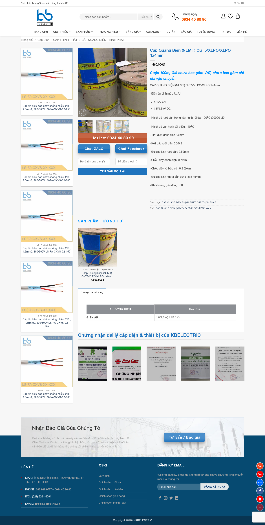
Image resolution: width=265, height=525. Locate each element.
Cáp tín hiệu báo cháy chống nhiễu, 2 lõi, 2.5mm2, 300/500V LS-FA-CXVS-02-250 (47, 107)
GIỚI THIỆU (60, 31)
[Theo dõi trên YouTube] (242, 3)
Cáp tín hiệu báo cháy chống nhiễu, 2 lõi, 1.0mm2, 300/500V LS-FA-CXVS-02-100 (47, 395)
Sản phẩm (83, 31)
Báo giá (186, 31)
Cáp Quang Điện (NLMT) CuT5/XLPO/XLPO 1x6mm (97, 274)
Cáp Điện (43, 39)
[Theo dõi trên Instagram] (165, 498)
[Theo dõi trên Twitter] (171, 498)
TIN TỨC (225, 31)
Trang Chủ (40, 31)
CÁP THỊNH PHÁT (65, 39)
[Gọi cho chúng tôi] (238, 3)
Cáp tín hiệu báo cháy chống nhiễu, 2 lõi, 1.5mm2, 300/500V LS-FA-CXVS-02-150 (47, 250)
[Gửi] (158, 16)
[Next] (141, 82)
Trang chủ (27, 39)
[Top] (260, 507)
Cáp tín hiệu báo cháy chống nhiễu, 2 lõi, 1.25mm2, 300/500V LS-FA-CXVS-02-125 (47, 322)
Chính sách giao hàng (112, 495)
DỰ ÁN (171, 31)
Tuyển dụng (206, 31)
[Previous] (84, 82)
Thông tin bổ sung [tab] (92, 292)
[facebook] (260, 491)
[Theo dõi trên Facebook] (231, 3)
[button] (82, 112)
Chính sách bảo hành (111, 489)
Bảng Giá (132, 31)
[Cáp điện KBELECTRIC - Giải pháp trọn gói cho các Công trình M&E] (45, 17)
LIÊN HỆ (242, 31)
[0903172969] (260, 482)
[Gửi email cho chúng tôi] (235, 3)
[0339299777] (260, 474)
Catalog (152, 31)
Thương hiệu (108, 31)
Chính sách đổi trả (110, 482)
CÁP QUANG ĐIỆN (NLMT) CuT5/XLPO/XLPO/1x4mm (184, 208)
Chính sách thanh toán (112, 502)
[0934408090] (260, 466)
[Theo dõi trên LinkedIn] (176, 498)
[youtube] (260, 499)
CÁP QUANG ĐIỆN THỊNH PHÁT (103, 39)
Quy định (104, 475)
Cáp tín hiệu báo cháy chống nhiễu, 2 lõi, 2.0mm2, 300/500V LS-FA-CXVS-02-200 (47, 178)
